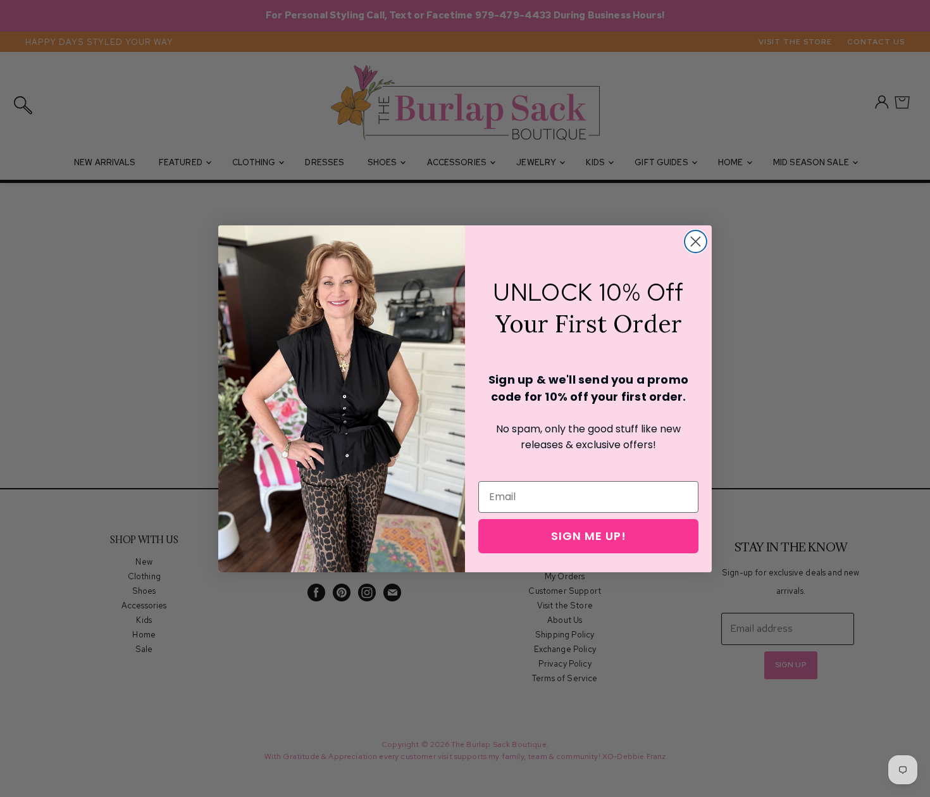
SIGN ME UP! (588, 536)
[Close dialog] (696, 241)
